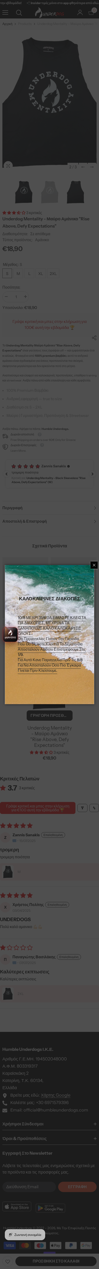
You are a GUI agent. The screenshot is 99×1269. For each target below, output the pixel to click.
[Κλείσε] (94, 565)
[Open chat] (10, 634)
